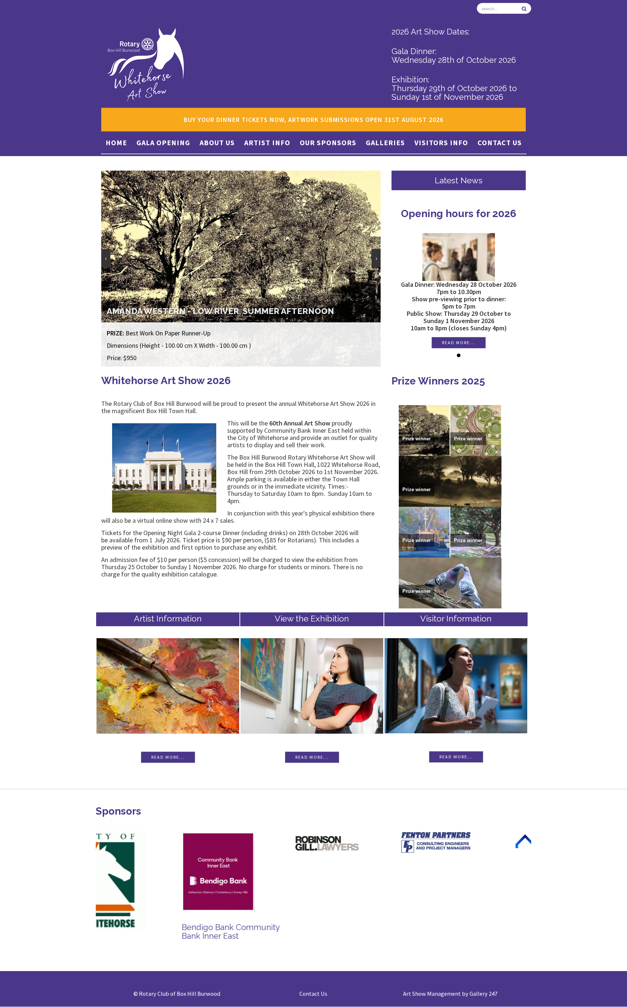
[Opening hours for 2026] (435, 256)
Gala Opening (163, 142)
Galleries (385, 142)
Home (116, 142)
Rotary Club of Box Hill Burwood (179, 993)
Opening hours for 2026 (435, 214)
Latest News (459, 180)
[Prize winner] (424, 429)
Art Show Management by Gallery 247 (450, 993)
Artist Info (267, 142)
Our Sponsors (328, 142)
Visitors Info (441, 142)
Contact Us (500, 142)
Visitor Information (456, 618)
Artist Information (168, 618)
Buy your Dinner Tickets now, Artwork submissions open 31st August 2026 (313, 119)
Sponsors (118, 811)
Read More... (168, 757)
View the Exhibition (312, 618)
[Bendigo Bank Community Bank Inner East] (132, 870)
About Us (217, 142)
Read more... (435, 342)
